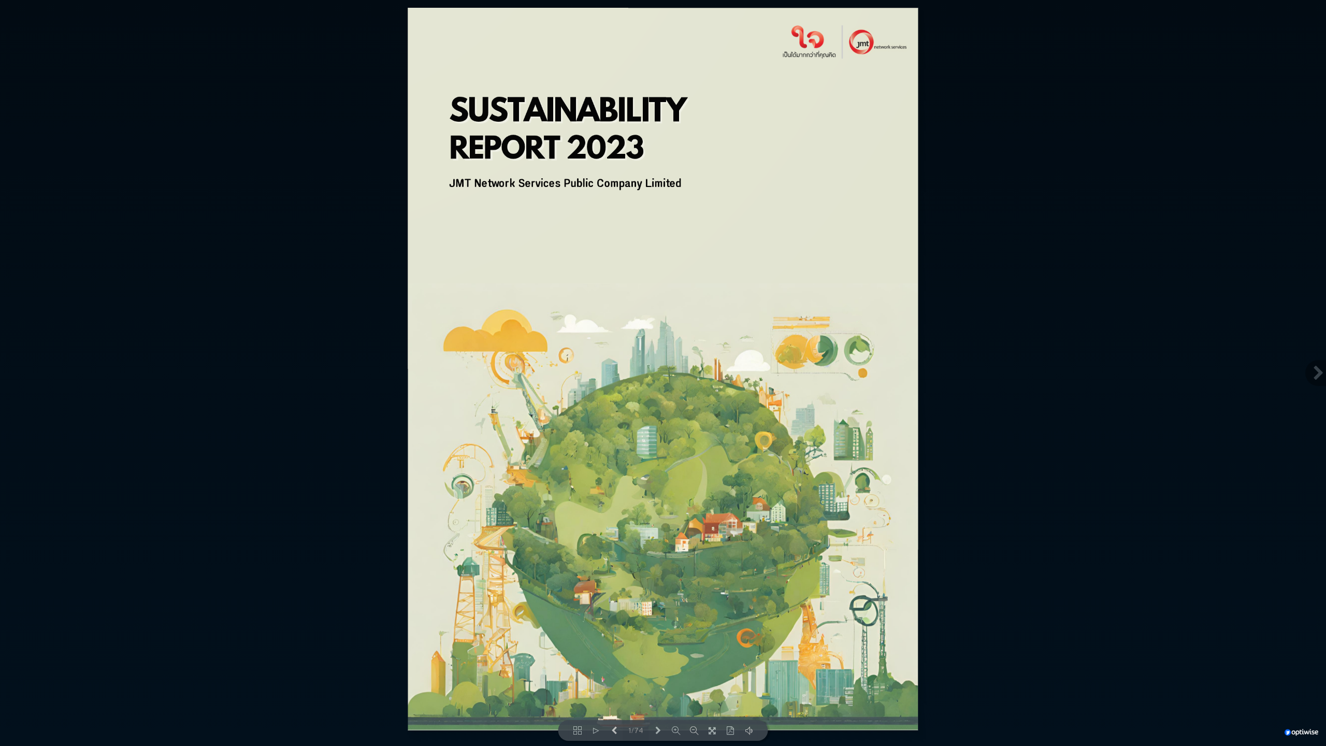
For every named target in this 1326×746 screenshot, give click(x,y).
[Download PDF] (731, 730)
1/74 (635, 731)
